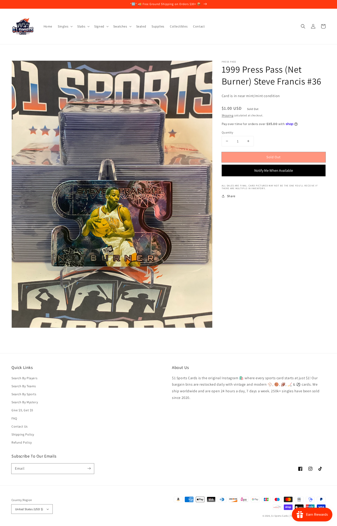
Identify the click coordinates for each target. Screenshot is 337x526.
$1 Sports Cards (279, 515)
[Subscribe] (89, 468)
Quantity (227, 132)
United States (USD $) (29, 509)
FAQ (14, 418)
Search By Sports (23, 394)
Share (231, 196)
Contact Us (19, 426)
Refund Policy (21, 442)
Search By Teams (23, 386)
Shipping (227, 115)
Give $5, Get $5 (22, 410)
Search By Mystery (24, 402)
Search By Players (24, 378)
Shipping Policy (22, 434)
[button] (303, 26)
